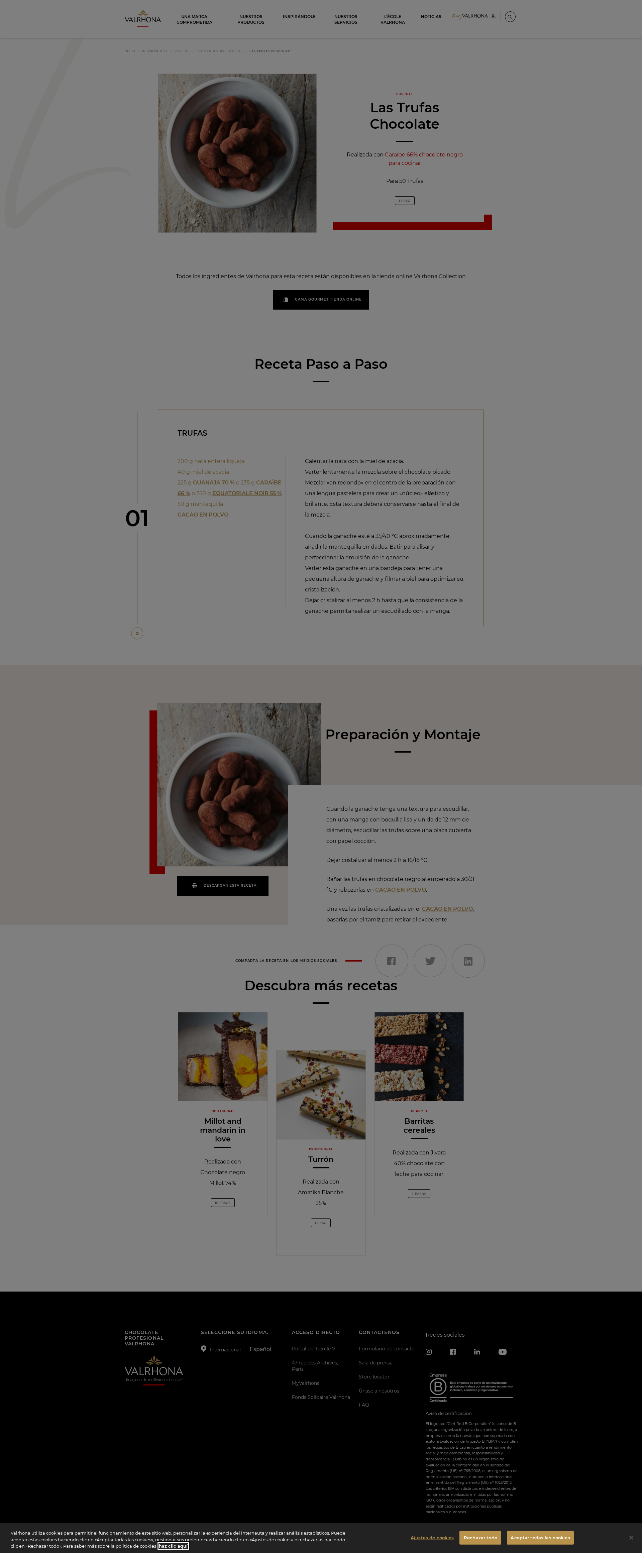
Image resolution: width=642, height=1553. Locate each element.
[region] (321, 1538)
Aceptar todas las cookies (540, 1537)
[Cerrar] (631, 1537)
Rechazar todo (480, 1537)
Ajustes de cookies (432, 1537)
